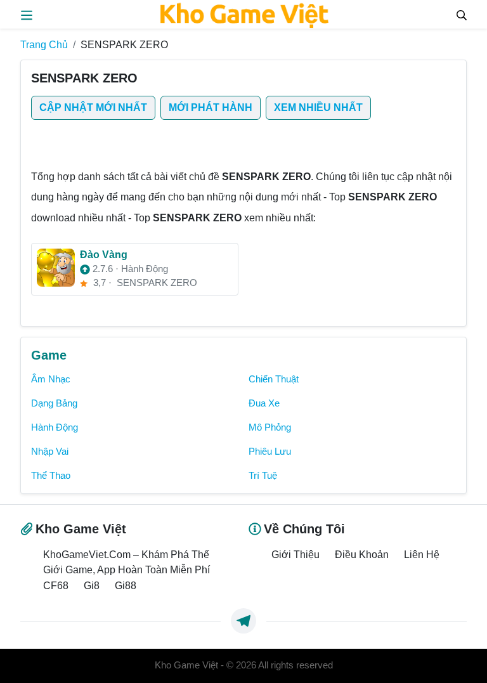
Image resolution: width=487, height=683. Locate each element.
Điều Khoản (362, 554)
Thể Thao (50, 476)
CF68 (55, 585)
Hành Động (54, 427)
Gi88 (125, 585)
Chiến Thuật (274, 379)
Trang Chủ (44, 44)
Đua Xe (264, 403)
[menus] (26, 14)
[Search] (462, 14)
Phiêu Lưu (270, 451)
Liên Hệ (421, 554)
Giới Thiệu (295, 554)
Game (49, 355)
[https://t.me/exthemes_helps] (243, 621)
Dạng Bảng (54, 403)
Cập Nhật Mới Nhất (93, 107)
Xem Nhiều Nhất (318, 107)
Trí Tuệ (263, 476)
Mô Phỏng (270, 427)
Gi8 (92, 585)
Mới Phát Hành (210, 107)
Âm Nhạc (50, 379)
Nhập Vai (49, 451)
